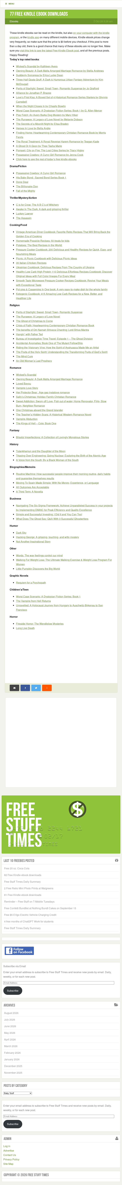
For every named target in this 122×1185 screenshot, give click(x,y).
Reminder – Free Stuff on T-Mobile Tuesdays (29, 901)
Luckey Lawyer (24, 213)
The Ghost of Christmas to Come (34, 321)
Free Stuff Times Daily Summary (22, 881)
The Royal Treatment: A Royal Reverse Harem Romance (57, 141)
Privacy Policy (11, 1159)
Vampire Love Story (27, 388)
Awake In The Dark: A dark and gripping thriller (42, 209)
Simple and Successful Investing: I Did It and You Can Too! (49, 514)
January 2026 (12, 1059)
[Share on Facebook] (25, 688)
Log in (6, 1146)
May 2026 (9, 1033)
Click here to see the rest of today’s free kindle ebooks (46, 159)
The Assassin (23, 218)
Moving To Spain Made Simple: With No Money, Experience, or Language (57, 483)
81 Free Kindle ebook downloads (22, 895)
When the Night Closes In (41, 106)
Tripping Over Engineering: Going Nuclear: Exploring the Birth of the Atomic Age (61, 455)
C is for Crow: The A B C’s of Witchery (37, 204)
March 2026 (10, 1046)
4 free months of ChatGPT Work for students (29, 921)
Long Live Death (25, 628)
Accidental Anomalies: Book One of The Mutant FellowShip (49, 343)
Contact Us (9, 1155)
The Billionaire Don (27, 186)
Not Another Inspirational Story (33, 541)
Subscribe (12, 990)
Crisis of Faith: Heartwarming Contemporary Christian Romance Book (55, 325)
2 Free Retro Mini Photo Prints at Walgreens (28, 888)
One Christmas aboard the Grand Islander (39, 410)
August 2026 (11, 1013)
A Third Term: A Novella (29, 491)
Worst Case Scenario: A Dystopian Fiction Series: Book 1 (59, 110)
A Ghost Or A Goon (39, 146)
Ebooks (14, 21)
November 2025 (13, 1072)
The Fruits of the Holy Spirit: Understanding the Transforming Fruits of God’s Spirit (61, 352)
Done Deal (22, 182)
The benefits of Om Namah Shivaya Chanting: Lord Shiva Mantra (52, 330)
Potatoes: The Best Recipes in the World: (39, 245)
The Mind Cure (24, 356)
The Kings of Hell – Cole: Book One (36, 423)
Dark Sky (21, 532)
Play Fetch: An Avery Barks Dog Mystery (47, 115)
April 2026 (10, 1039)
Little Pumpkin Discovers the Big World (38, 568)
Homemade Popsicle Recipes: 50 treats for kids (42, 240)
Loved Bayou (23, 383)
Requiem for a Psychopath (31, 582)
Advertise (8, 1150)
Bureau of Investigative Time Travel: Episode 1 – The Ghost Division (54, 338)
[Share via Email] (14, 688)
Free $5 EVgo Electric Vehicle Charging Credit (30, 915)
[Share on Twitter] (36, 688)
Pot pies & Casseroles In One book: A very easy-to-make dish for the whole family (62, 289)
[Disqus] (61, 741)
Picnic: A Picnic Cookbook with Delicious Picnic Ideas (46, 258)
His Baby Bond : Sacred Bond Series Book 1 (41, 177)
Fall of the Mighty (25, 191)
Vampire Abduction (26, 419)
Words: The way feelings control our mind (39, 555)
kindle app (33, 37)
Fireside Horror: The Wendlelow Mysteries (40, 623)
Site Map (8, 1164)
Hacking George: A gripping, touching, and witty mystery (47, 537)
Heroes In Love (33, 128)
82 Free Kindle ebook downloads (22, 875)
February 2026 (12, 1053)
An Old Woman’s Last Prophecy (34, 361)
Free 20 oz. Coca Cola (16, 868)
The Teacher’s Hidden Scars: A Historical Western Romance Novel (53, 414)
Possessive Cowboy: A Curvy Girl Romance (49, 155)
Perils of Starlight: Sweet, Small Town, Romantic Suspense (57, 88)
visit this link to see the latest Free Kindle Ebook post (49, 50)
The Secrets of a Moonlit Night (42, 124)
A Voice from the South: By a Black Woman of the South (47, 460)
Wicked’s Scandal (37, 66)
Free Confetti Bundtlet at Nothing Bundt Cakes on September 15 (40, 908)
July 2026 (9, 1019)
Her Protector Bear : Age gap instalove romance (43, 392)
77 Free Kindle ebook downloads (39, 14)
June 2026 (10, 1026)
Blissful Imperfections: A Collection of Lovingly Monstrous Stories (52, 437)
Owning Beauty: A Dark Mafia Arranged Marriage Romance (60, 71)
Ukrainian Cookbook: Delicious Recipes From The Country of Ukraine (55, 267)
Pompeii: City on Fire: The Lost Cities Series (50, 150)
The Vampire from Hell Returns (33, 601)
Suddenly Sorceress (39, 75)
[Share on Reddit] (47, 688)
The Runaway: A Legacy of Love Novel (49, 119)
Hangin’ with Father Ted (29, 334)
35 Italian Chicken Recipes (31, 263)
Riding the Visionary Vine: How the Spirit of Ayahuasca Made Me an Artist (57, 347)
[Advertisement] (61, 655)
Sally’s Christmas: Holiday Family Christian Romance (46, 397)
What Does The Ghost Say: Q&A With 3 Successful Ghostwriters (52, 519)
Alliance (33, 93)
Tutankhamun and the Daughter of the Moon (40, 451)
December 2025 (13, 1066)
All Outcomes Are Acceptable (32, 487)
